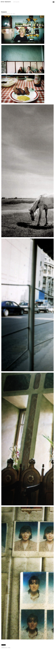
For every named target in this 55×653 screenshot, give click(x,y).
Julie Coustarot (10, 1)
